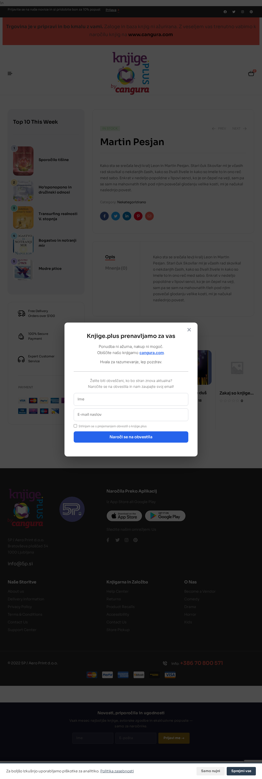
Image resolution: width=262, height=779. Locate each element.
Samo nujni (210, 771)
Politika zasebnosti (117, 771)
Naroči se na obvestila (131, 436)
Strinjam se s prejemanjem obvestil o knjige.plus (113, 426)
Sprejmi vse (241, 771)
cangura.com (151, 352)
